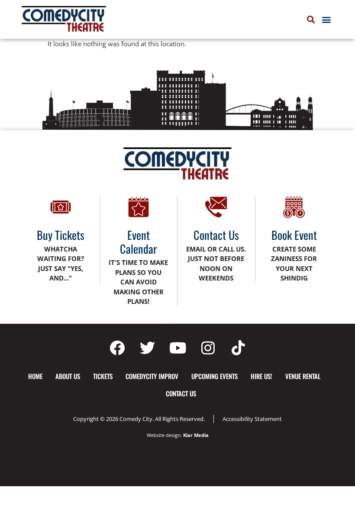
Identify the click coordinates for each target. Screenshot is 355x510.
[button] (326, 20)
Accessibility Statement (252, 419)
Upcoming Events (214, 376)
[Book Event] (294, 207)
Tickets (103, 376)
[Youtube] (177, 348)
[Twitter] (147, 348)
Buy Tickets (60, 234)
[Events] (138, 207)
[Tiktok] (238, 348)
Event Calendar (138, 241)
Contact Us (216, 234)
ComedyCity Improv (152, 376)
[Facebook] (117, 348)
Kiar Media (196, 435)
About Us (67, 376)
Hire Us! (261, 376)
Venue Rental (302, 376)
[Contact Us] (216, 207)
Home (35, 376)
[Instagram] (208, 348)
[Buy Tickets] (60, 207)
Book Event (294, 234)
